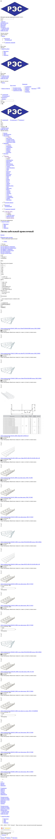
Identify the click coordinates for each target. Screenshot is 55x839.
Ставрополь (9, 196)
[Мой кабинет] (1, 121)
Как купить (9, 138)
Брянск (8, 173)
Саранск (8, 190)
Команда (3, 790)
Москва (8, 162)
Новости (3, 789)
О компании (4, 788)
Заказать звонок (10, 218)
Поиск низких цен (5, 833)
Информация (4, 794)
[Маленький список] (1, 255)
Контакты (3, 793)
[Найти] (2, 20)
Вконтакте (6, 51)
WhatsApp (5, 55)
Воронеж (8, 175)
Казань (8, 179)
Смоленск (8, 193)
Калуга (8, 180)
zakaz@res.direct (5, 48)
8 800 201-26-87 (4, 30)
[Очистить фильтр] (2, 305)
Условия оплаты (4, 797)
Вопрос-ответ (4, 810)
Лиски (7, 184)
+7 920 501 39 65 (5, 28)
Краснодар (9, 161)
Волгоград (8, 174)
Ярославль (8, 199)
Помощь (3, 803)
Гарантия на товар (5, 799)
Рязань (7, 189)
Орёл (7, 187)
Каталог (3, 783)
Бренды (2, 784)
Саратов (8, 192)
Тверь (7, 169)
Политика (3, 802)
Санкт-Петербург (10, 167)
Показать (3, 307)
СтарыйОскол (9, 197)
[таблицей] (3, 254)
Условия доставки (5, 798)
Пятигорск (9, 188)
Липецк (8, 183)
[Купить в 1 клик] (1, 311)
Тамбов (8, 198)
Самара (8, 166)
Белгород (8, 171)
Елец (7, 178)
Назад (9, 137)
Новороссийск (9, 185)
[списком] (2, 254)
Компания (8, 146)
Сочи (7, 194)
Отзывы (3, 792)
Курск (7, 182)
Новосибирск (9, 164)
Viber (4, 52)
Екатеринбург (9, 160)
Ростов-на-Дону (10, 165)
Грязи (7, 176)
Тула (7, 170)
